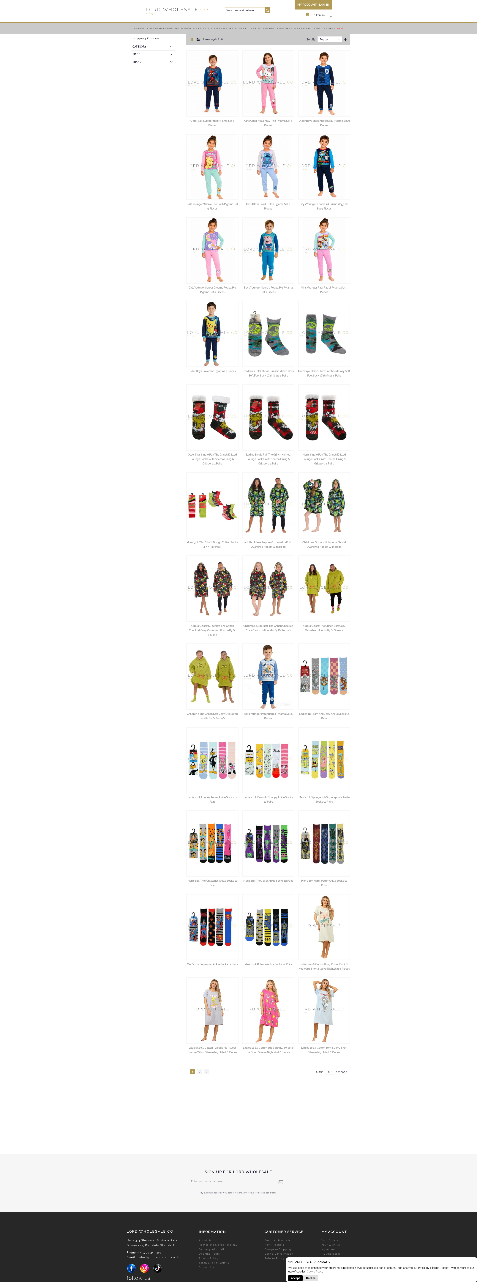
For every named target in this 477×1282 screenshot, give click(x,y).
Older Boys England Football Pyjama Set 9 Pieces (324, 123)
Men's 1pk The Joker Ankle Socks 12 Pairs (268, 880)
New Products (274, 1244)
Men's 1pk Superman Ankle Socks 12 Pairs (212, 964)
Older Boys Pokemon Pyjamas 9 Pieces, (212, 371)
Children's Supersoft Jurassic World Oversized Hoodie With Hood (324, 544)
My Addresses (331, 1253)
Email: (131, 1257)
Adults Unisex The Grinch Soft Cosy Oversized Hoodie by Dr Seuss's (324, 628)
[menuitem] (154, 28)
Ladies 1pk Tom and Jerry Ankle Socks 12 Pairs (324, 716)
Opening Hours (209, 1253)
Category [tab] (139, 46)
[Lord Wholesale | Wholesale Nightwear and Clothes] (177, 11)
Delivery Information (213, 1249)
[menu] (238, 28)
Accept (295, 1278)
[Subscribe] (281, 1182)
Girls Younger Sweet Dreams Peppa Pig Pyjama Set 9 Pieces (212, 290)
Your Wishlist (330, 1244)
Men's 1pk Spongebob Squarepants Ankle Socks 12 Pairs (324, 799)
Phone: (132, 1252)
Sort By (311, 39)
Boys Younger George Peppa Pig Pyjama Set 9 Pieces (268, 290)
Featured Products (277, 1240)
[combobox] (247, 10)
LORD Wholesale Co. (151, 1231)
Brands (139, 28)
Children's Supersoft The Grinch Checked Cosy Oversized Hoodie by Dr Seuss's (268, 628)
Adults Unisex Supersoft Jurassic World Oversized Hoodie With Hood (268, 544)
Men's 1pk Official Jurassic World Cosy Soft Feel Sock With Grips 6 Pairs (324, 373)
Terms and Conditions (214, 1262)
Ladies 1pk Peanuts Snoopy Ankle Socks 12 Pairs (268, 799)
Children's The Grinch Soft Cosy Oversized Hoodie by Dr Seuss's (212, 716)
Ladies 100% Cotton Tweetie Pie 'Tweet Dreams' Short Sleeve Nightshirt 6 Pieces (212, 1050)
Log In (324, 4)
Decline (310, 1278)
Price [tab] (136, 54)
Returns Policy (275, 1258)
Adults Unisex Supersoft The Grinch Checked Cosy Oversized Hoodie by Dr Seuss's (212, 630)
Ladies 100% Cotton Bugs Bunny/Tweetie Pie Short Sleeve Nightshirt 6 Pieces (268, 1050)
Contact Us (206, 1267)
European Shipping (278, 1249)
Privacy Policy (208, 1258)
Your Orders (329, 1240)
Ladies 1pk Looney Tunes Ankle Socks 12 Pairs (212, 799)
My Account (307, 4)
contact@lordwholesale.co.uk (157, 1257)
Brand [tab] (136, 61)
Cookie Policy (315, 1271)
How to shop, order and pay (218, 1244)
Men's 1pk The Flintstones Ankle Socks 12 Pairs (212, 883)
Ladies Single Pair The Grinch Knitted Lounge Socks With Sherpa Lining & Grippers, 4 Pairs (268, 459)
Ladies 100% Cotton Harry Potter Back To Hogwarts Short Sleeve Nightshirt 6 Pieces (324, 966)
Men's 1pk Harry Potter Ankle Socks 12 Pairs (324, 883)
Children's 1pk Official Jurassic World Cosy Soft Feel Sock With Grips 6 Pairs (268, 373)
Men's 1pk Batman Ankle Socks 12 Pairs (268, 964)
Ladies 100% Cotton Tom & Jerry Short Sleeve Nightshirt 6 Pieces (324, 1050)
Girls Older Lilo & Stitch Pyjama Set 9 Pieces (268, 206)
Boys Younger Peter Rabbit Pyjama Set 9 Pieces (268, 716)
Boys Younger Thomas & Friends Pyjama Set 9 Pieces (324, 206)
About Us (205, 1240)
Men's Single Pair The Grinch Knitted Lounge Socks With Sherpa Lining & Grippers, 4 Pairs (324, 459)
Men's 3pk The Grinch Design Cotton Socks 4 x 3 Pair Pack (212, 544)
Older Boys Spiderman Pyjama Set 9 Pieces (212, 123)
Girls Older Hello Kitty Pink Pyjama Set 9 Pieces (268, 123)
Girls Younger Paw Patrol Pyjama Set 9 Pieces (324, 290)
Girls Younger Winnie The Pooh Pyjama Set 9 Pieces (212, 206)
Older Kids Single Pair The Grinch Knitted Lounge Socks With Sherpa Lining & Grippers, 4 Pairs (212, 459)
